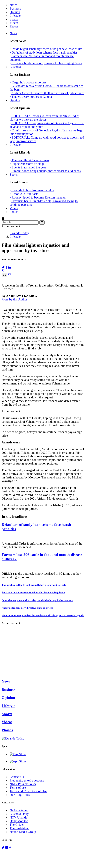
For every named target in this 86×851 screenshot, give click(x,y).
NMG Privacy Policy (23, 784)
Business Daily (19, 814)
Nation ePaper (19, 810)
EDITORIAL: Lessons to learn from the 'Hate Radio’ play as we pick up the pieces (44, 117)
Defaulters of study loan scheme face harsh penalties (44, 52)
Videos (14, 22)
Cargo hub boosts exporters (28, 82)
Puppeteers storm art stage (27, 163)
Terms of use (18, 787)
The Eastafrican (19, 828)
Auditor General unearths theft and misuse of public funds (47, 93)
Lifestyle (15, 15)
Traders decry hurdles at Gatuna (31, 96)
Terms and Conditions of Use (28, 791)
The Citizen (17, 824)
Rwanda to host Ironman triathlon (32, 190)
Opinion (15, 12)
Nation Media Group (23, 831)
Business (15, 8)
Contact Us (17, 777)
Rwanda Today (19, 233)
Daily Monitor (19, 821)
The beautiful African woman (30, 160)
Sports (14, 19)
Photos (14, 26)
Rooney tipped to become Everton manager (38, 197)
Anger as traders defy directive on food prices (27, 607)
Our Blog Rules (20, 794)
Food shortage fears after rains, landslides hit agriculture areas (37, 600)
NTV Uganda (18, 817)
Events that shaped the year (28, 167)
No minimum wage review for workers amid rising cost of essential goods (43, 615)
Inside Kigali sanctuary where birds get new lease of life (46, 49)
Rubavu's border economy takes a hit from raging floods (46, 63)
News (13, 5)
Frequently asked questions (27, 780)
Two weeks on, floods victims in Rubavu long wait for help (34, 584)
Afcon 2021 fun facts (24, 194)
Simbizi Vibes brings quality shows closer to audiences (46, 171)
